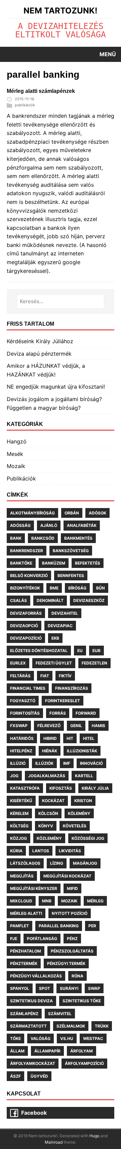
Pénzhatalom (25, 951)
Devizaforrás (26, 613)
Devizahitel (64, 613)
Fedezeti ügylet (54, 663)
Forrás (57, 713)
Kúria (16, 850)
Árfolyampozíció (84, 1063)
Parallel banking (59, 925)
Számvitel (60, 1013)
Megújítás (22, 875)
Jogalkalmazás (46, 775)
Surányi (69, 988)
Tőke (15, 1038)
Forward (86, 713)
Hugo (94, 1135)
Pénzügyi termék (66, 963)
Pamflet (19, 925)
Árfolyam (81, 1050)
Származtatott (28, 1026)
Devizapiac (60, 625)
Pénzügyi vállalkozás (36, 975)
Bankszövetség (71, 550)
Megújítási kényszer (33, 888)
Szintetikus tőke (82, 1000)
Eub (96, 650)
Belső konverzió (29, 575)
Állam (17, 1050)
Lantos (40, 850)
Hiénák (49, 750)
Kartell (84, 775)
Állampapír (47, 1050)
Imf (66, 763)
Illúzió (18, 763)
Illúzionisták (82, 750)
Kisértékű (21, 800)
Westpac (93, 1038)
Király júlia (95, 788)
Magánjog (85, 863)
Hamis (98, 725)
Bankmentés (78, 538)
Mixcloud (21, 900)
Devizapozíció (26, 638)
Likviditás (70, 850)
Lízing (56, 863)
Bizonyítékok (25, 587)
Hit (70, 738)
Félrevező (49, 725)
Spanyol (19, 988)
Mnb (46, 900)
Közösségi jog (88, 838)
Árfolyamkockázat (32, 1063)
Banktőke (21, 563)
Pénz (72, 938)
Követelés (74, 825)
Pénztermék (23, 963)
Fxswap (19, 725)
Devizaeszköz (89, 600)
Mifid (72, 888)
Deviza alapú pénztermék (39, 353)
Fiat (44, 675)
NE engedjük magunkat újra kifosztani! (56, 386)
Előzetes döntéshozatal (39, 650)
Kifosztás (60, 788)
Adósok (97, 512)
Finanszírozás (71, 688)
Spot (44, 988)
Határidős (22, 738)
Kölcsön (48, 813)
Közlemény (49, 838)
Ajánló (48, 525)
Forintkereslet (62, 700)
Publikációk (21, 478)
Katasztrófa (25, 788)
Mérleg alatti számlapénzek (41, 91)
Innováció (91, 763)
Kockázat (53, 800)
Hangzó (17, 441)
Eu (80, 650)
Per (92, 925)
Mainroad (54, 1142)
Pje (13, 938)
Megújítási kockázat (67, 875)
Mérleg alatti (26, 913)
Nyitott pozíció (69, 913)
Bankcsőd (42, 538)
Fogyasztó (22, 700)
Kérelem (19, 813)
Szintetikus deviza (31, 1000)
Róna (77, 975)
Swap (94, 988)
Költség (19, 825)
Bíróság (77, 587)
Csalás (18, 600)
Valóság (40, 1038)
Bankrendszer (26, 550)
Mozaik (16, 466)
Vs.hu (66, 1038)
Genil (76, 725)
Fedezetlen (94, 663)
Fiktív (65, 675)
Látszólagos (25, 863)
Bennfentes (70, 575)
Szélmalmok (70, 1026)
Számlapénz (24, 1013)
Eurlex (18, 663)
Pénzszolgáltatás (72, 951)
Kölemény (79, 813)
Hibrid (50, 738)
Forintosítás (25, 713)
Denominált (50, 600)
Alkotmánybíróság (32, 512)
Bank (16, 538)
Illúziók (44, 763)
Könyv (45, 825)
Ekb (55, 638)
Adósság (20, 525)
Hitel (88, 738)
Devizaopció (24, 625)
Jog (14, 775)
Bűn (100, 587)
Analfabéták (81, 525)
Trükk (102, 1026)
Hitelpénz (21, 750)
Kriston (83, 800)
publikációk (25, 105)
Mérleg (95, 900)
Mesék (15, 454)
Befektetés (87, 563)
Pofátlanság (42, 938)
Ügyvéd (39, 1076)
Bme (54, 587)
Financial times (27, 688)
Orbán (72, 512)
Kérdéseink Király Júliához (40, 341)
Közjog (18, 838)
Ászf (15, 1076)
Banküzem (53, 563)
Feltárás (20, 675)
